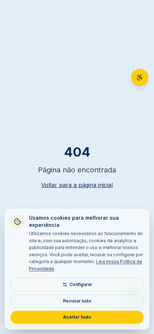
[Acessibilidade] (139, 77)
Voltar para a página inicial (77, 185)
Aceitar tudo (77, 317)
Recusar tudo (77, 301)
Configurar (80, 284)
